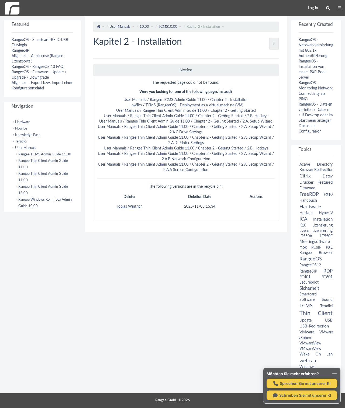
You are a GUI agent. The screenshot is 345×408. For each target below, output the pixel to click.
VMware (307, 332)
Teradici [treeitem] (21, 141)
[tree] (42, 164)
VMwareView (310, 343)
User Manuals (119, 27)
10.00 (144, 27)
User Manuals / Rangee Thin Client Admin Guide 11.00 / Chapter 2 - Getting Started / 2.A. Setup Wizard (185, 121)
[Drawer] (339, 8)
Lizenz (304, 231)
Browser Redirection (316, 170)
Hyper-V (326, 213)
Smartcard (308, 294)
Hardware (310, 206)
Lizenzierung (322, 231)
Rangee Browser (316, 253)
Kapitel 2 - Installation (203, 27)
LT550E (326, 236)
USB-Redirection (314, 326)
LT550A (305, 236)
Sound (327, 300)
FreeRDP (309, 194)
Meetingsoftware (314, 242)
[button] (81, 212)
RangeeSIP (20, 51)
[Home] (12, 8)
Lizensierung (322, 225)
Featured (325, 182)
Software (307, 300)
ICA (303, 219)
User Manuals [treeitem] (25, 148)
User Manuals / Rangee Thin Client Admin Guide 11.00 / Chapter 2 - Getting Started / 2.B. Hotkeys (186, 116)
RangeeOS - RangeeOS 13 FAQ (37, 67)
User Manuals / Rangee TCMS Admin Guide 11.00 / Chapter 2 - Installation (186, 100)
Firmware (307, 188)
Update (305, 320)
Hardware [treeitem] (22, 122)
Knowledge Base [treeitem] (27, 135)
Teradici (326, 306)
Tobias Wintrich (130, 206)
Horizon (306, 213)
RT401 (304, 277)
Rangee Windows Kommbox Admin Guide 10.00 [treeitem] (45, 203)
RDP (328, 271)
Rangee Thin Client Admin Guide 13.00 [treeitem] (43, 190)
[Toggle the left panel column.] (4, 25)
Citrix (305, 176)
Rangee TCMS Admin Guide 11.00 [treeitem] (44, 154)
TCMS (306, 305)
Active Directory (316, 164)
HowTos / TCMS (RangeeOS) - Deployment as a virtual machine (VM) (186, 105)
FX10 (328, 195)
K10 (302, 225)
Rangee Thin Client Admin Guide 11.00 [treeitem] (43, 164)
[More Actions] (274, 44)
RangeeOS (310, 258)
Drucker (306, 182)
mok (303, 247)
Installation (323, 219)
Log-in (313, 8)
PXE (329, 247)
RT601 (327, 277)
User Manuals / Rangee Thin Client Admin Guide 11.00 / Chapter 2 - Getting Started (186, 111)
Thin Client (316, 313)
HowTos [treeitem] (21, 128)
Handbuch (308, 201)
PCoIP (316, 247)
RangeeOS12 (310, 265)
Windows (307, 367)
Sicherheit (309, 288)
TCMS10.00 (167, 27)
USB (329, 320)
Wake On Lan (316, 354)
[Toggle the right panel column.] (341, 25)
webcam (308, 360)
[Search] (328, 8)
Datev (328, 176)
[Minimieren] (334, 373)
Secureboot (309, 282)
